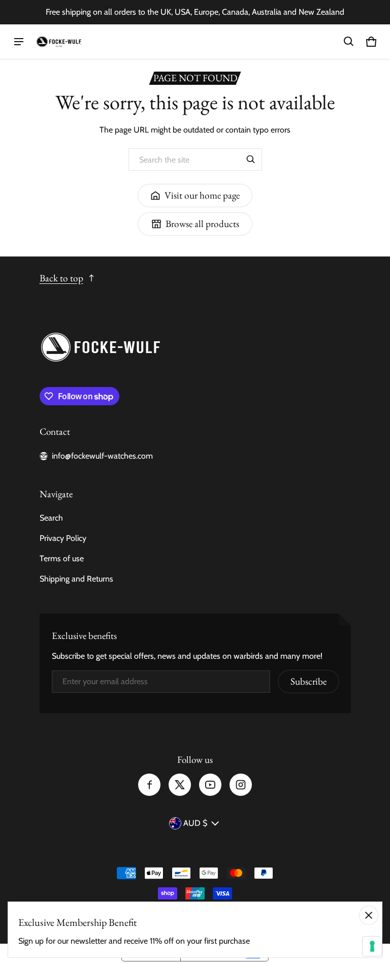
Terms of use (62, 558)
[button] (349, 41)
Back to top (61, 278)
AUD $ (195, 823)
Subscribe (308, 681)
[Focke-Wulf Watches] (59, 42)
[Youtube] (210, 785)
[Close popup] (369, 915)
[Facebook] (149, 785)
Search (51, 518)
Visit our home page (202, 195)
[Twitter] (180, 785)
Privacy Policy (63, 538)
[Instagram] (241, 785)
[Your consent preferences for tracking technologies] (372, 946)
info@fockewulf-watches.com (102, 456)
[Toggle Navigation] (19, 41)
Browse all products (202, 223)
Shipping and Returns (76, 579)
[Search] (251, 159)
